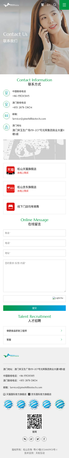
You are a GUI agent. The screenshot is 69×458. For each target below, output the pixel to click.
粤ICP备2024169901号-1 (45, 449)
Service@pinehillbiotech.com (29, 118)
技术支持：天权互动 (34, 453)
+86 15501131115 (20, 95)
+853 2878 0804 (22, 107)
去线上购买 (23, 173)
